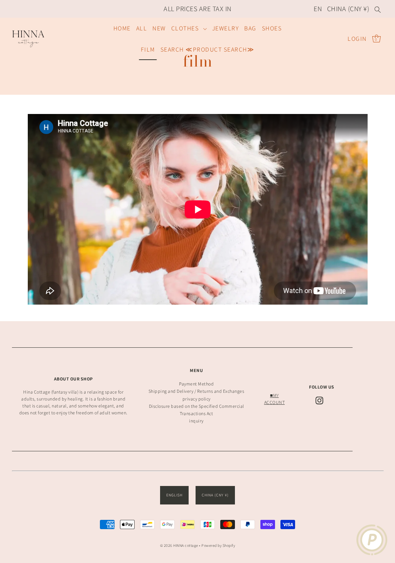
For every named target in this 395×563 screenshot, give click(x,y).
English (174, 495)
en (318, 8)
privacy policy (196, 399)
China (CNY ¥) (348, 8)
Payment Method (196, 384)
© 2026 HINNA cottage (179, 545)
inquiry (196, 421)
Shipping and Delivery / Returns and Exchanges (197, 391)
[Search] (377, 9)
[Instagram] (319, 400)
